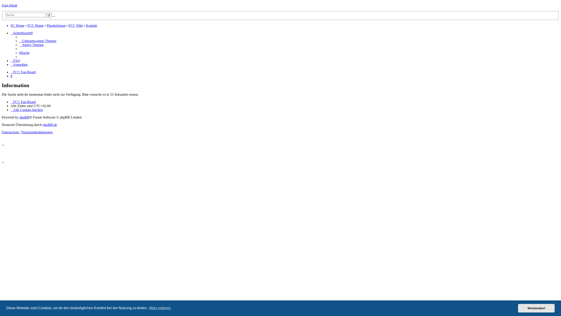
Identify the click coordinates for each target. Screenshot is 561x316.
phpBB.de (50, 125)
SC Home (17, 25)
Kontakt (91, 25)
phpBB (24, 117)
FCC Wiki (76, 25)
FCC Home (35, 25)
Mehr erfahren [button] (160, 308)
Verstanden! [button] (536, 308)
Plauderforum (56, 25)
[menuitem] (37, 41)
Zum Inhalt (9, 5)
